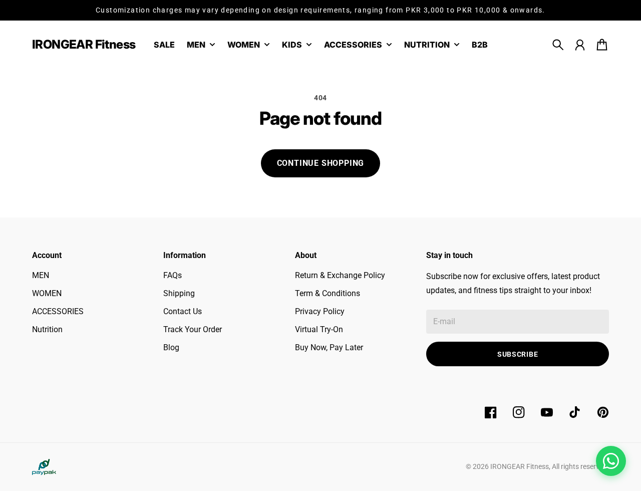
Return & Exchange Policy (340, 275)
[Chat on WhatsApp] (611, 461)
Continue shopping (321, 163)
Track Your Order (192, 329)
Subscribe (517, 354)
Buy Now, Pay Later (329, 347)
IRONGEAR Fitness (519, 466)
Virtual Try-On (319, 329)
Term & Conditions (327, 293)
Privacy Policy (320, 311)
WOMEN (47, 293)
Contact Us (182, 311)
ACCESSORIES (58, 311)
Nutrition (47, 329)
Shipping (179, 293)
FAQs (172, 275)
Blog (171, 347)
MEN (40, 275)
